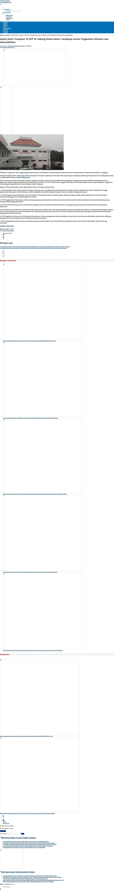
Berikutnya (6, 823)
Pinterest (10, 18)
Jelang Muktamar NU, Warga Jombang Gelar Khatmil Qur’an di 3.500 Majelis (24, 847)
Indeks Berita (7, 886)
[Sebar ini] (3, 250)
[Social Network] (3, 14)
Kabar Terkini (29, 837)
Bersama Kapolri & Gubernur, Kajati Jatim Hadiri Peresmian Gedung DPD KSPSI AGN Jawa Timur (29, 341)
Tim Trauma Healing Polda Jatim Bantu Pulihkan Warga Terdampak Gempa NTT (25, 878)
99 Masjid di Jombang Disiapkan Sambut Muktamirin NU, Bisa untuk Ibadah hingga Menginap (29, 843)
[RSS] (3, 239)
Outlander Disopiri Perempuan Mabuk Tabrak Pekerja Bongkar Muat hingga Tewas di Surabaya (29, 844)
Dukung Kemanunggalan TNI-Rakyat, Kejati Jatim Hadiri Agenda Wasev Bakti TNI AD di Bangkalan (30, 418)
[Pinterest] (3, 237)
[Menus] (0, 4)
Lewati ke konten (5, 0)
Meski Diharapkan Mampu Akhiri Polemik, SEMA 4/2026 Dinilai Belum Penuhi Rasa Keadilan (28, 881)
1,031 (4, 822)
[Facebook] (3, 234)
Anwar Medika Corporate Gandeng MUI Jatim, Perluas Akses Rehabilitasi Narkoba (26, 841)
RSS (8, 20)
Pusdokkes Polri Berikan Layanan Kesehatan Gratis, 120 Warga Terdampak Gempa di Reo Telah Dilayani (32, 877)
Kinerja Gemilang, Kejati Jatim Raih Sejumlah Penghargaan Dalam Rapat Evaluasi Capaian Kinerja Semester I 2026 (34, 494)
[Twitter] (3, 236)
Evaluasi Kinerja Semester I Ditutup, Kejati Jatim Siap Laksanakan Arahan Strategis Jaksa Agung (30, 572)
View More (3, 831)
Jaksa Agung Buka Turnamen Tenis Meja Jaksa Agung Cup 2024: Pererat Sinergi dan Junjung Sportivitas (33, 248)
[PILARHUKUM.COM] (5, 2)
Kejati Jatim (24, 172)
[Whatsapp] (3, 256)
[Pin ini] (3, 253)
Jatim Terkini (29, 872)
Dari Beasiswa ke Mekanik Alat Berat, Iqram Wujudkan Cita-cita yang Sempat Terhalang (28, 846)
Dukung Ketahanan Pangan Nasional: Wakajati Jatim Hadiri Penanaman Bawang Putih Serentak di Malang (33, 650)
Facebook (10, 15)
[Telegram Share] (3, 255)
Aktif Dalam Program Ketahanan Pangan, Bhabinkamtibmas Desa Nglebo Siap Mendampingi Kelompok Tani (33, 880)
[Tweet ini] (3, 252)
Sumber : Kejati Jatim (7, 226)
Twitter (9, 17)
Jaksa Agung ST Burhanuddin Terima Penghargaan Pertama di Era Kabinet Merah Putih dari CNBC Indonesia (35, 246)
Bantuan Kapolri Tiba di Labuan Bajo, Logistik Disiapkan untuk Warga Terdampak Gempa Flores (30, 876)
